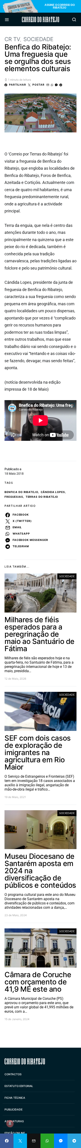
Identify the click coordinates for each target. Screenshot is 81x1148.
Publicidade (13, 1109)
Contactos (13, 1074)
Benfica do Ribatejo (21, 492)
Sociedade (38, 39)
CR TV (12, 39)
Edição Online (14, 1133)
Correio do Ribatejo (40, 19)
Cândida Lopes (53, 492)
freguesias (13, 496)
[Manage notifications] (10, 1123)
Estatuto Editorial (18, 1086)
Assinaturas (14, 1121)
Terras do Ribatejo (42, 496)
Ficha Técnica (14, 1097)
